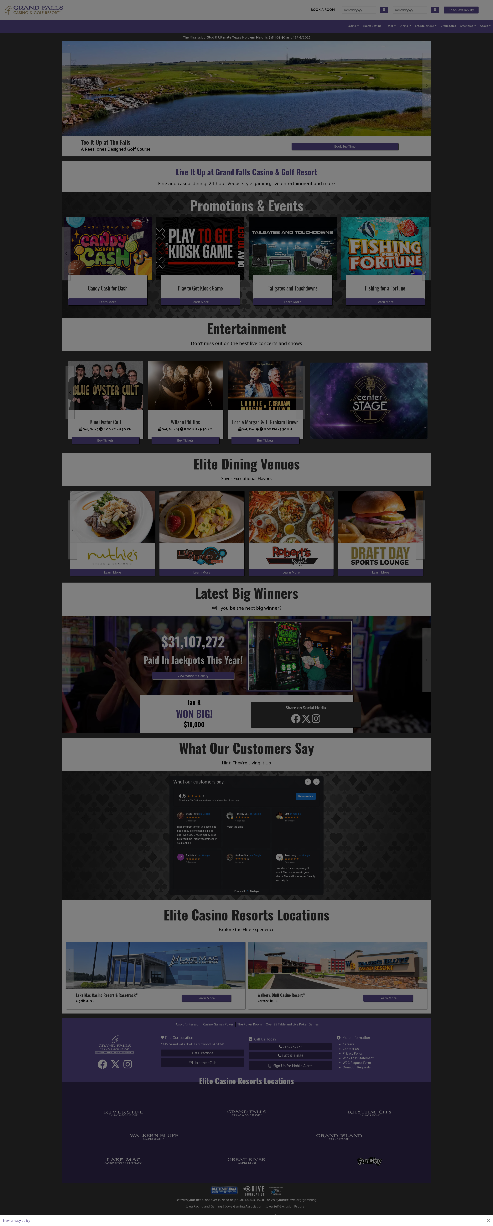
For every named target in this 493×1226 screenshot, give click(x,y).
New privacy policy (16, 1220)
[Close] (488, 1221)
